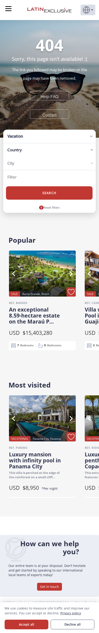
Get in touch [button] (49, 586)
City (10, 163)
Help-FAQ (49, 96)
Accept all (26, 624)
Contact (49, 114)
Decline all (72, 624)
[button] (88, 10)
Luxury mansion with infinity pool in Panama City (35, 460)
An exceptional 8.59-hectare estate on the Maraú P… (34, 315)
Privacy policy (70, 613)
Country (14, 149)
